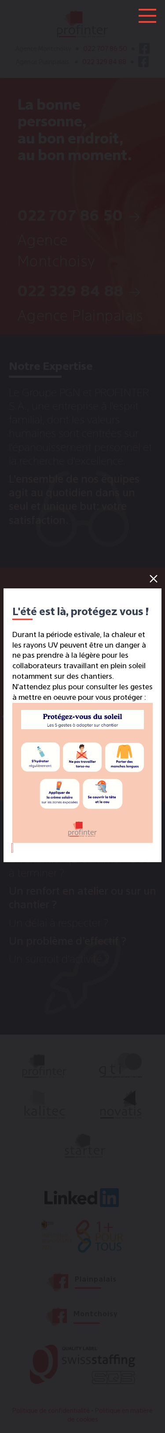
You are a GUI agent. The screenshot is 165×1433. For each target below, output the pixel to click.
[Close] (153, 579)
